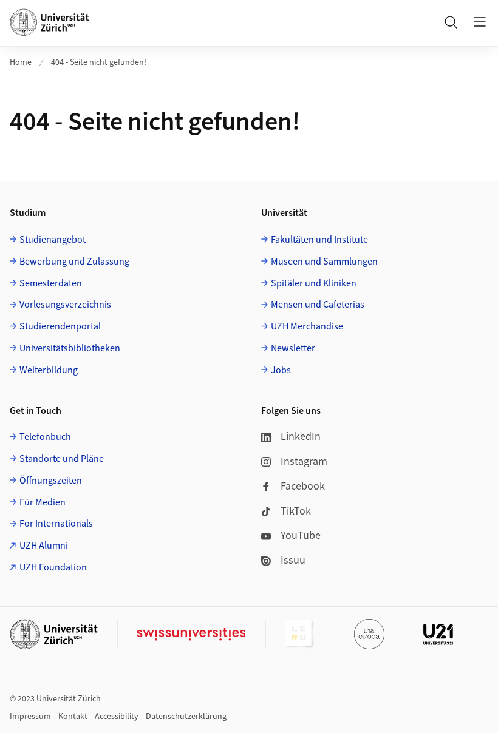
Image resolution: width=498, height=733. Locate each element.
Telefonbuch (45, 437)
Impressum (30, 717)
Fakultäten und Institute (319, 239)
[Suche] (450, 21)
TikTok (296, 511)
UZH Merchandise (307, 326)
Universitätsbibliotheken (69, 348)
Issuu (293, 560)
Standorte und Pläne (61, 458)
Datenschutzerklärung (186, 717)
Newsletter (293, 348)
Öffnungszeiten (50, 480)
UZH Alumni (43, 545)
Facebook (303, 486)
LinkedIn (301, 436)
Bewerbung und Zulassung (74, 261)
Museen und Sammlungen (324, 261)
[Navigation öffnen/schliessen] (479, 21)
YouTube (301, 535)
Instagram (304, 461)
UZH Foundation (53, 567)
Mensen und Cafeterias (317, 304)
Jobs (281, 370)
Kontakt (72, 717)
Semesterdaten (50, 283)
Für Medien (42, 502)
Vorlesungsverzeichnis (65, 304)
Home (21, 62)
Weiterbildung (48, 370)
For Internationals (56, 523)
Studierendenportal (60, 326)
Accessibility (116, 717)
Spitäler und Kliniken (313, 283)
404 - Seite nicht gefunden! (98, 62)
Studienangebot (52, 239)
